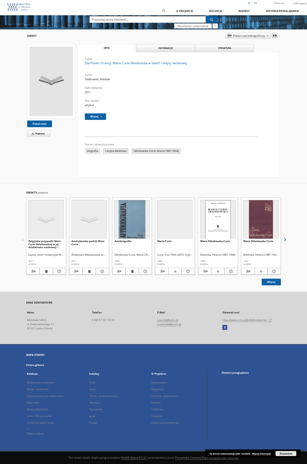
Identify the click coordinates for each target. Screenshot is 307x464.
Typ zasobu (96, 409)
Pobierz (40, 133)
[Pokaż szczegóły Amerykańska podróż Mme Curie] (101, 271)
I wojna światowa (115, 151)
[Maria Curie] (174, 219)
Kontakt (155, 402)
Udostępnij (300, 3)
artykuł (89, 105)
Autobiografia (122, 241)
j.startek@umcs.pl (167, 320)
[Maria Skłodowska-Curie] (217, 219)
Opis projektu (159, 382)
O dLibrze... (158, 409)
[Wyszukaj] (212, 19)
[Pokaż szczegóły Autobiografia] (144, 271)
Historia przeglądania (282, 11)
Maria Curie (164, 241)
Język (92, 416)
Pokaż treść (40, 124)
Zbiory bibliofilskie (37, 409)
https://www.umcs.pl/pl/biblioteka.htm (245, 320)
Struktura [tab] (224, 48)
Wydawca (94, 402)
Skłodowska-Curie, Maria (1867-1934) (156, 151)
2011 (88, 92)
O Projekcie (184, 11)
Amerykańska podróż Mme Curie (87, 242)
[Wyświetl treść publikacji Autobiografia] (132, 271)
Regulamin (157, 389)
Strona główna (35, 365)
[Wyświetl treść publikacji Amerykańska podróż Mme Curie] (89, 271)
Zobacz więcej (35, 433)
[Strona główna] (163, 10)
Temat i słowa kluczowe (103, 396)
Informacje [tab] (165, 48)
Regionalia (33, 402)
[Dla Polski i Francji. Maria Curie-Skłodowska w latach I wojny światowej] (51, 81)
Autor (92, 389)
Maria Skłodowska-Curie (215, 241)
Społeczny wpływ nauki (40, 422)
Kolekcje (215, 11)
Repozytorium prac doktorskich (45, 396)
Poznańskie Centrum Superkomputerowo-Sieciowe (206, 457)
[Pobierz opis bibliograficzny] (33, 271)
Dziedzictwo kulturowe (40, 382)
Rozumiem (286, 453)
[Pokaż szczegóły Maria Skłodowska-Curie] (230, 271)
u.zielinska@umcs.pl (169, 324)
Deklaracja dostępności (165, 422)
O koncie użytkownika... (165, 396)
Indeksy (244, 11)
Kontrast (279, 3)
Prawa (93, 422)
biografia (92, 151)
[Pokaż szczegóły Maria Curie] (187, 271)
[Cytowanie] (274, 35)
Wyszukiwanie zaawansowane (193, 25)
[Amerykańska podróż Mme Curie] (89, 219)
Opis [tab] (106, 48)
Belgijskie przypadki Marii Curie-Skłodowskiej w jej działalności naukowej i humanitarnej (44, 244)
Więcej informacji (261, 453)
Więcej (271, 282)
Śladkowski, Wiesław (97, 79)
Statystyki (157, 416)
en (255, 3)
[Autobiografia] (132, 219)
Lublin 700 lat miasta (39, 416)
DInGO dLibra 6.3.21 (134, 457)
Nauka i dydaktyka (37, 389)
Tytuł (92, 382)
